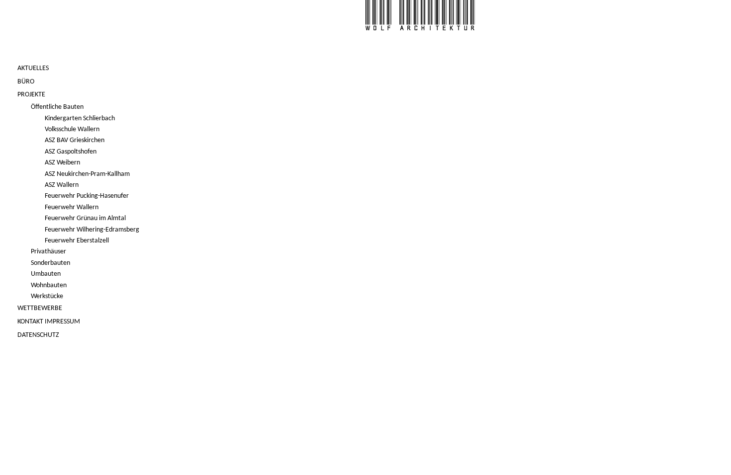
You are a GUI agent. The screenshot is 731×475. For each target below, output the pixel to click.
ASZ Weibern (62, 162)
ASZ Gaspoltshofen (70, 152)
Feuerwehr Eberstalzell (77, 240)
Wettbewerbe (39, 308)
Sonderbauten (50, 263)
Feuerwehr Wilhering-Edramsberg (92, 230)
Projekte (31, 94)
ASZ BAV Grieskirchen (74, 140)
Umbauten (46, 274)
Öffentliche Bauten (57, 107)
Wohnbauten (49, 285)
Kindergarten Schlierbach (80, 118)
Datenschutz (38, 335)
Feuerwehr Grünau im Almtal (85, 218)
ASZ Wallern (62, 185)
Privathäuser (48, 251)
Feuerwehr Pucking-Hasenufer (87, 196)
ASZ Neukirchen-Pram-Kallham (87, 174)
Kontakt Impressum (48, 321)
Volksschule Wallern (72, 129)
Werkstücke (47, 296)
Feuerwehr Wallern (71, 207)
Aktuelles (33, 68)
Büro (25, 81)
